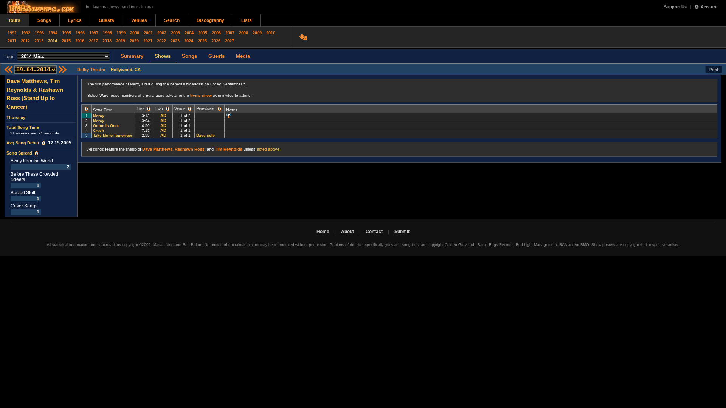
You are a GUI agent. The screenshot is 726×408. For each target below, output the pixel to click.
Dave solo (205, 135)
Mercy (98, 116)
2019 (120, 41)
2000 (134, 33)
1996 (80, 33)
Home (322, 231)
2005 (202, 33)
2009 (257, 33)
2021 (147, 41)
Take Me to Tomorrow (112, 135)
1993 (39, 33)
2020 (134, 41)
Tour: (10, 56)
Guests (106, 20)
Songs (44, 20)
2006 (216, 33)
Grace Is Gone (106, 126)
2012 (25, 41)
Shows (163, 56)
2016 (79, 41)
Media (243, 56)
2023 (175, 41)
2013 (38, 41)
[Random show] (304, 37)
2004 (189, 33)
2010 (270, 33)
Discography (210, 20)
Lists (246, 20)
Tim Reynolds (228, 149)
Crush (98, 130)
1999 (121, 33)
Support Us (675, 7)
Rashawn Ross (190, 149)
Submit (402, 231)
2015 (66, 41)
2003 (175, 33)
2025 (202, 41)
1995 (66, 33)
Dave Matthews (157, 149)
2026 (215, 41)
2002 (161, 33)
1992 (25, 33)
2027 (229, 41)
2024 (188, 41)
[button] (43, 143)
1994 (52, 33)
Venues (139, 20)
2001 (148, 33)
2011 (12, 41)
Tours (14, 20)
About (347, 231)
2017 (93, 41)
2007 (229, 33)
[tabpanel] (41, 146)
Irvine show (201, 95)
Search (172, 20)
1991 (12, 33)
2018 (107, 41)
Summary (132, 56)
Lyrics (75, 20)
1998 (107, 33)
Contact (374, 231)
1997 (93, 33)
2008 (243, 33)
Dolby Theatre (91, 69)
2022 (161, 41)
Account (709, 7)
